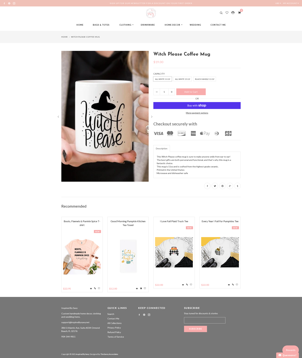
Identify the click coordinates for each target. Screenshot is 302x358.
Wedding (195, 25)
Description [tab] (161, 148)
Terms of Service (115, 336)
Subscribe (195, 329)
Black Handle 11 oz (204, 79)
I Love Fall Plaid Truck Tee (174, 221)
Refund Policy (114, 332)
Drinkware (148, 25)
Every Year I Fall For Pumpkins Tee (220, 221)
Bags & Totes (101, 25)
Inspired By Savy (69, 308)
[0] (238, 12)
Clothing (125, 25)
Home (79, 25)
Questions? (288, 355)
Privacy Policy (114, 327)
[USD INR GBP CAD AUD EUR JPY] (278, 3)
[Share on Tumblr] (237, 186)
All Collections (114, 323)
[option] (105, 116)
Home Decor (172, 25)
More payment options (197, 112)
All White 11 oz (162, 79)
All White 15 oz (182, 79)
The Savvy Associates (109, 354)
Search (110, 314)
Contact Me (218, 25)
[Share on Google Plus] (230, 186)
